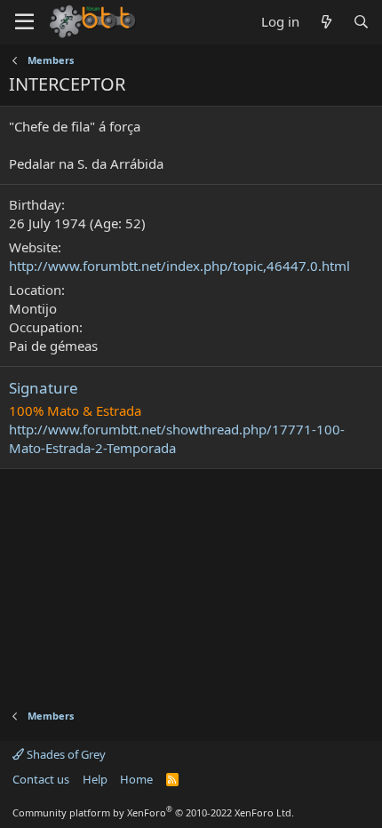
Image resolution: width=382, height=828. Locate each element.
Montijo (33, 308)
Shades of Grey (65, 754)
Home (136, 779)
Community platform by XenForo (153, 812)
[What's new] (325, 21)
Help (95, 779)
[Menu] (24, 22)
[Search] (361, 21)
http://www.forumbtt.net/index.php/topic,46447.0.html (179, 266)
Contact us (40, 779)
